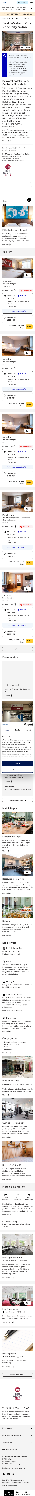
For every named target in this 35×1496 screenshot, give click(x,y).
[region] (17, 191)
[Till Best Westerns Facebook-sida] (4, 1473)
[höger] (33, 1493)
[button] (14, 311)
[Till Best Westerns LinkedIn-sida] (12, 1473)
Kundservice (7, 1428)
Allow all (18, 763)
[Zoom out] (30, 185)
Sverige (19, 18)
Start (4, 18)
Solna (26, 18)
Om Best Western (9, 1449)
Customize (16, 770)
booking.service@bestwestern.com (14, 1468)
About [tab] (29, 730)
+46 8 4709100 (13, 158)
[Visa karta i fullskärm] (29, 200)
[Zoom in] (30, 182)
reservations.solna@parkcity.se (20, 789)
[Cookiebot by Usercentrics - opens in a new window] (25, 724)
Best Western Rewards (11, 1435)
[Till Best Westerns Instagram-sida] (8, 1473)
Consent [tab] (6, 730)
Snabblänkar (7, 1442)
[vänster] (2, 1493)
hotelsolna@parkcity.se (16, 160)
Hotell (11, 18)
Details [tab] (17, 730)
